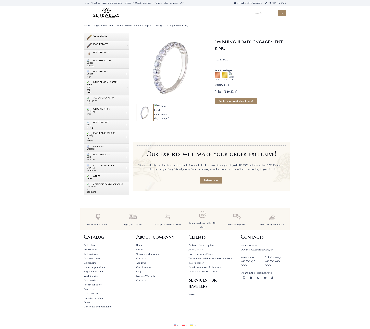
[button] (203, 36)
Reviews (140, 249)
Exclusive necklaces (94, 297)
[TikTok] (272, 278)
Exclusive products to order (203, 271)
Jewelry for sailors (93, 284)
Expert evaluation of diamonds (204, 267)
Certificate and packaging (98, 306)
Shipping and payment (133, 224)
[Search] (282, 13)
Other (87, 302)
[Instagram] (244, 278)
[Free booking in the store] (272, 216)
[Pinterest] (258, 278)
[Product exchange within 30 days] (202, 215)
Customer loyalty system (201, 245)
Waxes (191, 294)
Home (87, 25)
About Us (141, 262)
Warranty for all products (97, 224)
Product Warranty (145, 275)
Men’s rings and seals (95, 267)
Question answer (145, 267)
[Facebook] (251, 278)
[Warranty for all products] (98, 216)
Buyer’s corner (196, 262)
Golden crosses (92, 258)
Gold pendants (91, 293)
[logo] (106, 13)
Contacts (141, 258)
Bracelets (89, 289)
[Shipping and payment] (133, 216)
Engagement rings (103, 25)
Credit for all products (237, 224)
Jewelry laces (90, 249)
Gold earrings (91, 280)
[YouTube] (265, 278)
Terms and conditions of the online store (210, 258)
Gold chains (90, 245)
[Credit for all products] (237, 216)
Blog (138, 271)
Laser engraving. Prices (200, 253)
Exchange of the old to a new (167, 224)
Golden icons (91, 253)
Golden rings (90, 262)
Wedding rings (91, 275)
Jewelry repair (195, 249)
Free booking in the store (272, 224)
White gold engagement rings (133, 25)
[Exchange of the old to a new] (167, 216)
